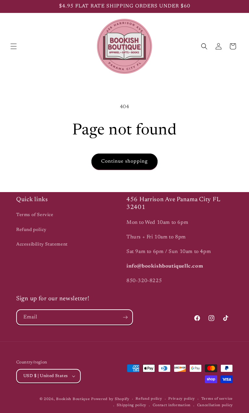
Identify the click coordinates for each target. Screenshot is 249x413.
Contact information (172, 405)
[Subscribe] (125, 317)
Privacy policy (181, 399)
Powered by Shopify (110, 399)
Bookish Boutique (73, 399)
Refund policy (31, 230)
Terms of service (217, 399)
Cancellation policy (215, 405)
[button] (13, 46)
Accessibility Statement (42, 244)
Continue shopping (124, 161)
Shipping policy (131, 405)
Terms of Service (34, 215)
